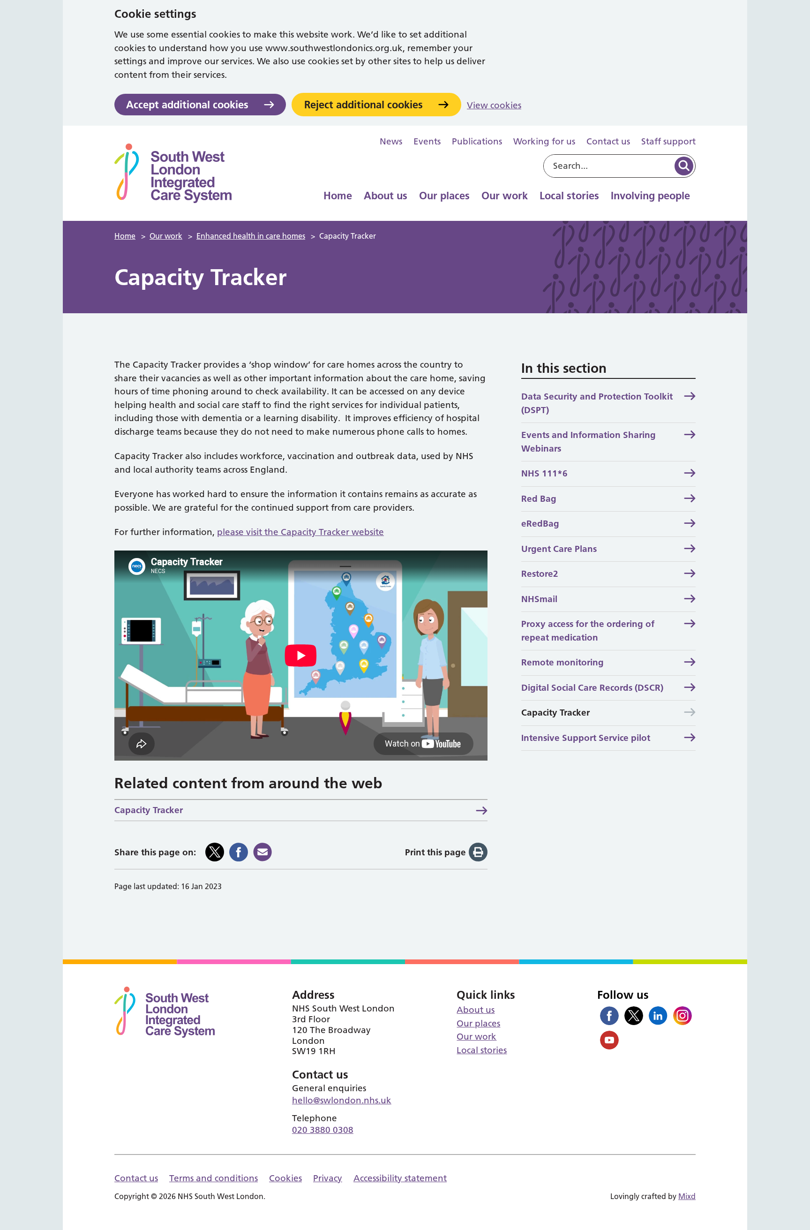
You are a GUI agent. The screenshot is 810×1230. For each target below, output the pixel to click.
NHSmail (539, 599)
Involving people (650, 195)
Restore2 (539, 573)
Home (337, 195)
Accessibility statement (400, 1178)
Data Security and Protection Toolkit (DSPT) (597, 403)
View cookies (494, 105)
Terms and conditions (213, 1178)
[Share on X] (214, 852)
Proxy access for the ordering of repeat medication (587, 631)
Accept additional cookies (187, 104)
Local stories (569, 195)
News (391, 141)
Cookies (285, 1178)
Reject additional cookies (363, 104)
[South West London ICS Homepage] (173, 173)
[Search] (684, 166)
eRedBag (540, 523)
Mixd (687, 1196)
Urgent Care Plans (559, 548)
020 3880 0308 (322, 1129)
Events (427, 141)
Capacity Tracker (148, 810)
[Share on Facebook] (238, 852)
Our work (504, 195)
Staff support (668, 141)
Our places (444, 195)
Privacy (327, 1178)
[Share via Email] (262, 852)
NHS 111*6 (544, 473)
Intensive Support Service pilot (585, 737)
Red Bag (538, 498)
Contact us (608, 141)
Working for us (544, 141)
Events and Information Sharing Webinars (588, 442)
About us (385, 195)
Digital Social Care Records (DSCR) (592, 687)
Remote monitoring (562, 662)
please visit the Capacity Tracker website (300, 532)
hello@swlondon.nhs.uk (341, 1100)
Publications (477, 141)
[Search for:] (608, 166)
